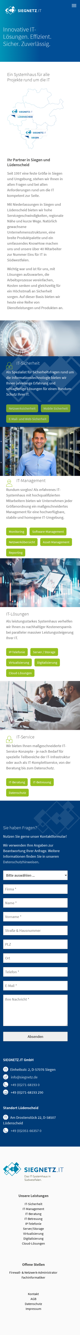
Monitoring (16, 531)
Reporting (16, 552)
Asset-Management (56, 542)
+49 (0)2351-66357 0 (26, 1130)
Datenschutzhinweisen (20, 862)
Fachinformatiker (33, 1277)
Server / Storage (44, 652)
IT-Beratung (17, 782)
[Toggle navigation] (74, 5)
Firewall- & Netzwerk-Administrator (33, 1272)
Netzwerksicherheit (22, 408)
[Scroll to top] (75, 1318)
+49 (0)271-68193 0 (25, 1084)
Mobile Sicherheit (55, 408)
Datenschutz (17, 793)
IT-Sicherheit (33, 1204)
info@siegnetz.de (24, 1077)
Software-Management (48, 531)
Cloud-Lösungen (20, 673)
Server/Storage (33, 1228)
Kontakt (33, 1294)
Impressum (33, 1309)
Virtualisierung (19, 662)
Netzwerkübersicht (22, 542)
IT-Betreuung (42, 782)
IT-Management (33, 1209)
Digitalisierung (47, 662)
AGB (33, 1299)
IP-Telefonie (17, 652)
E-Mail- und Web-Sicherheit (27, 419)
